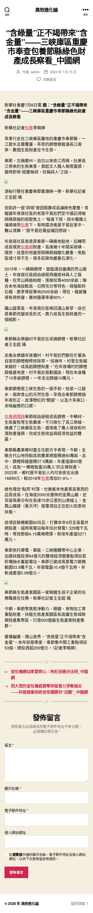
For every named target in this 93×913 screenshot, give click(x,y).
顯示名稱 (13, 788)
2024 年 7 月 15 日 (63, 71)
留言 (9, 745)
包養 (29, 127)
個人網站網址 (15, 833)
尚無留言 (49, 79)
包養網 (27, 247)
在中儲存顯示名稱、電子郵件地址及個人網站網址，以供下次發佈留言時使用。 (47, 856)
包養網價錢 (15, 416)
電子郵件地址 (16, 810)
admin (35, 71)
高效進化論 (46, 9)
